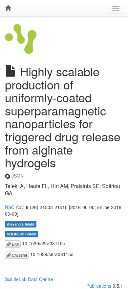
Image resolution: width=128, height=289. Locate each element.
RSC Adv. (15, 207)
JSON (17, 175)
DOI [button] (15, 244)
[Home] (8, 8)
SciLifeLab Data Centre (29, 279)
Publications (98, 285)
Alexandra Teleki (20, 224)
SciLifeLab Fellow (21, 233)
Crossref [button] (19, 255)
